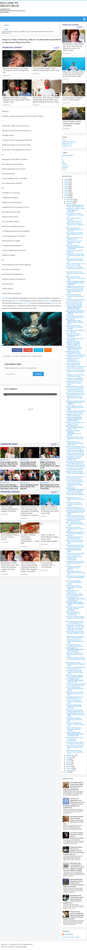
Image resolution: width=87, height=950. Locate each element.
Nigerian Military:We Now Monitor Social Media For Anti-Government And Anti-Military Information (73, 883)
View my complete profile (70, 937)
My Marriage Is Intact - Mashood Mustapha (73, 352)
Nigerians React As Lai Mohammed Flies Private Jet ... (75, 499)
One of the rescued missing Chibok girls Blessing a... (75, 300)
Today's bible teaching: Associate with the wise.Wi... (73, 729)
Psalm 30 (7, 298)
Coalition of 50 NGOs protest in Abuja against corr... (75, 668)
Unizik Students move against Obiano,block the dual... (75, 641)
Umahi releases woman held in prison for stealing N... (75, 367)
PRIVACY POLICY (67, 144)
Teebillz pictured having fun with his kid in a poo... (75, 375)
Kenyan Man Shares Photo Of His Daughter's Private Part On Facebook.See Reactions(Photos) (73, 850)
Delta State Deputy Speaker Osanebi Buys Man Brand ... (75, 577)
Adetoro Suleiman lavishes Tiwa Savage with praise (75, 546)
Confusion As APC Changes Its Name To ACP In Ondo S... (75, 618)
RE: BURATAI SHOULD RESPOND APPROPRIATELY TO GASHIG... (73, 433)
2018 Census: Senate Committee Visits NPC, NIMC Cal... (74, 587)
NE (63, 161)
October (69, 203)
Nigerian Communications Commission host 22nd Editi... (74, 541)
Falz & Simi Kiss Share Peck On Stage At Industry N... (75, 462)
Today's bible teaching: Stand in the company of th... (75, 224)
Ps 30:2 (15, 301)
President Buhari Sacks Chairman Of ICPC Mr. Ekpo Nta (74, 706)
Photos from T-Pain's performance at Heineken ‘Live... (75, 278)
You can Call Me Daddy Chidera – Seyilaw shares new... (75, 724)
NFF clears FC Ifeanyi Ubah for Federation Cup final (74, 743)
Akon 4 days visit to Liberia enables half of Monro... (75, 469)
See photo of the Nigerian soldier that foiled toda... (75, 379)
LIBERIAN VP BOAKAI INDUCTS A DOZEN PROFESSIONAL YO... (73, 343)
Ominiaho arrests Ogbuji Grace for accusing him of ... (75, 268)
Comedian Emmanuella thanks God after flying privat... (74, 672)
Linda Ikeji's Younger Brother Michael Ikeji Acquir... (75, 519)
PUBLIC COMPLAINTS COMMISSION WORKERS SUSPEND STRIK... (75, 734)
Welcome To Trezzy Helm (9, 4)
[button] (31, 328)
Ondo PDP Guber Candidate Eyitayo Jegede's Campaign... (75, 608)
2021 (66, 188)
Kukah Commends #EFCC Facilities (74, 251)
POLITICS (65, 165)
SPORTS (65, 167)
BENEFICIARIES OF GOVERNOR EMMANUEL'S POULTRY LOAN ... (75, 649)
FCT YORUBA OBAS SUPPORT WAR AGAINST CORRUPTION (75, 680)
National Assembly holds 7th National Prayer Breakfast (75, 465)
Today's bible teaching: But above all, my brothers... (75, 629)
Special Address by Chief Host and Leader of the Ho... (74, 234)
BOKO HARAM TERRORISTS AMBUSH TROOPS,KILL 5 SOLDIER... (75, 312)
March (68, 766)
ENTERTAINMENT (68, 155)
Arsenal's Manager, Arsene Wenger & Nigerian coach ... (75, 633)
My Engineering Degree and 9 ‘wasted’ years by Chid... (75, 411)
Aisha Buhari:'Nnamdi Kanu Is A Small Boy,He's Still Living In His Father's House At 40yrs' (73, 820)
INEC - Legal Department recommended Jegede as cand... (75, 524)
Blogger (24, 947)
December (70, 199)
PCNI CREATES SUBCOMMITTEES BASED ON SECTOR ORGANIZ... (75, 489)
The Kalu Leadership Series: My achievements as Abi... (75, 454)
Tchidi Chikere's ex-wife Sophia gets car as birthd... (74, 242)
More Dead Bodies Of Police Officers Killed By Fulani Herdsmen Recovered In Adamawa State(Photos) (73, 786)
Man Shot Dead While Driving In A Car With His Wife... (75, 447)
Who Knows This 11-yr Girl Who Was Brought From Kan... (74, 693)
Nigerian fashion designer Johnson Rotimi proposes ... (75, 473)
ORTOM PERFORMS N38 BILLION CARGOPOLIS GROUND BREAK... (74, 419)
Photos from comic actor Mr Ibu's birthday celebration (75, 684)
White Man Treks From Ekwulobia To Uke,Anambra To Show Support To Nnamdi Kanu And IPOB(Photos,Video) (73, 867)
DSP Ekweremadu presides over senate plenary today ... (75, 659)
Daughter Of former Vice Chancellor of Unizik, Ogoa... (74, 383)
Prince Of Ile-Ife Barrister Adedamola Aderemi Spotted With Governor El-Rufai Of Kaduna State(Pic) (73, 915)
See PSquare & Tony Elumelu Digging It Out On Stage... (75, 355)
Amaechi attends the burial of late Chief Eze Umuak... (75, 516)
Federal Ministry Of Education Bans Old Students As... (73, 613)
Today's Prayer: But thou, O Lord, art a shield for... (75, 477)
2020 (66, 190)
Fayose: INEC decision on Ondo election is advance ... (75, 494)
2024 (66, 183)
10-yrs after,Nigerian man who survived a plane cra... (75, 390)
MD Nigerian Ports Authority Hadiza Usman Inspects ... (75, 532)
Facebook (17, 350)
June (68, 761)
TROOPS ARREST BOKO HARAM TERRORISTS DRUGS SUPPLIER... (74, 307)
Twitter (39, 350)
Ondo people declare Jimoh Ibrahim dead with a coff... (75, 393)
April (67, 765)
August (69, 757)
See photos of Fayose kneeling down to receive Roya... (75, 528)
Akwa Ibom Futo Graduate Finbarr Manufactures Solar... (74, 291)
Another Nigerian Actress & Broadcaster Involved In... (75, 316)
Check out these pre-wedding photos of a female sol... (73, 335)
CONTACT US (66, 146)
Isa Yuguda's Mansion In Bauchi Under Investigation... (74, 558)
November (70, 201)
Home (64, 140)
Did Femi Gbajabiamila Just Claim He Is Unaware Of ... (75, 206)
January (69, 770)
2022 (66, 186)
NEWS (40, 356)
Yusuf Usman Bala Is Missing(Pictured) (73, 364)
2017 (66, 196)
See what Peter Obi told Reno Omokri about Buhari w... (75, 273)
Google (28, 350)
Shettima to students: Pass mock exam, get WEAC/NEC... (75, 210)
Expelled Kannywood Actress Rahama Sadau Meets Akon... (75, 443)
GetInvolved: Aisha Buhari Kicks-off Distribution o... (75, 594)
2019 (66, 192)
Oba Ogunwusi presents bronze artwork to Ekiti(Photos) (74, 458)
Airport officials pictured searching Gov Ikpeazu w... (75, 480)
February (69, 768)
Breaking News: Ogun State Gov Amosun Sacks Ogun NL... (75, 255)
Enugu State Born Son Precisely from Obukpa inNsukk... (74, 327)
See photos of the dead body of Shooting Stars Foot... (74, 752)
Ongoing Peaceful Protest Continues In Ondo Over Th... (74, 438)
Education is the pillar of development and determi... (74, 568)
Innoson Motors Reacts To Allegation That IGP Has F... (75, 625)
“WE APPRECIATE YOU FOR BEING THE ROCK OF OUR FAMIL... (75, 714)
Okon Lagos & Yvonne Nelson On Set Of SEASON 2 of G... (75, 664)
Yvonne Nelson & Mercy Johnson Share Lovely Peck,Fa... (74, 484)
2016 (66, 198)
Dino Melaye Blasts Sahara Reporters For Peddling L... (75, 450)
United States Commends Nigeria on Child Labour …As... (75, 747)
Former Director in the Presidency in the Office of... (74, 215)
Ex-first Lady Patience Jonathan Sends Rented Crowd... (75, 688)
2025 (66, 181)
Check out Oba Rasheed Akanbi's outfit (74, 238)
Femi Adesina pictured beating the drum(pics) (74, 645)
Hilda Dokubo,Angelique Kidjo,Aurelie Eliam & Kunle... (73, 550)
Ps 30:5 (45, 301)
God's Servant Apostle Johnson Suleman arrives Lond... (75, 296)
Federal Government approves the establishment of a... (73, 360)
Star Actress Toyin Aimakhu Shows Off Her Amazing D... (75, 371)
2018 (66, 194)
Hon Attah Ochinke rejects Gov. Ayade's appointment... (75, 739)
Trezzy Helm (68, 934)
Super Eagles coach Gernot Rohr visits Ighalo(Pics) (75, 637)
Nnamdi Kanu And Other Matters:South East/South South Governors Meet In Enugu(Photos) (73, 899)
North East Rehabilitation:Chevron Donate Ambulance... (74, 537)
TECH (64, 170)
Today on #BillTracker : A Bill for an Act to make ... (75, 264)
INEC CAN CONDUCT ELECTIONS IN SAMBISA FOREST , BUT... (74, 427)
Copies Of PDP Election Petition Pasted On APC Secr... (74, 654)
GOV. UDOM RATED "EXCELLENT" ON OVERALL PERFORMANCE (75, 599)
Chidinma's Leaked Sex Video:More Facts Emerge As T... (75, 572)
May (67, 763)
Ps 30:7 (24, 303)
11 (28, 303)
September (70, 755)
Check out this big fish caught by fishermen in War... (74, 701)
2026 (66, 179)
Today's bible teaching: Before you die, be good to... (74, 398)
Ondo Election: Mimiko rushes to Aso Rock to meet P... (74, 504)
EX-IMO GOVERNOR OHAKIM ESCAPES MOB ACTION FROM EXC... (75, 283)
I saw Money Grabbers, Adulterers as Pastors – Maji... (75, 719)
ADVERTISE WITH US (69, 142)
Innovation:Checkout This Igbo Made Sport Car (74, 697)
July (67, 759)
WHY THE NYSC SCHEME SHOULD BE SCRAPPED (74, 676)
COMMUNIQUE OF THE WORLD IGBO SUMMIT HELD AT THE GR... (74, 348)
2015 (66, 772)
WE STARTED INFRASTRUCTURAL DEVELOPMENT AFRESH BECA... (75, 321)
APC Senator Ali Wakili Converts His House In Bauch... (74, 582)
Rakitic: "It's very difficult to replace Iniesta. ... (75, 423)
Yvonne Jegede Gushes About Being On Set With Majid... (75, 407)
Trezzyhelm (10, 947)
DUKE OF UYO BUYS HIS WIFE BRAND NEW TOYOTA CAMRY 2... (75, 402)
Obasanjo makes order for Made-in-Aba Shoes (74, 415)
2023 (66, 185)
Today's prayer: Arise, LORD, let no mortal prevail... (75, 554)
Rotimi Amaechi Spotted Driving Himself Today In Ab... (75, 260)
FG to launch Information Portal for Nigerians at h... (75, 710)
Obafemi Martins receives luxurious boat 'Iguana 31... (75, 387)
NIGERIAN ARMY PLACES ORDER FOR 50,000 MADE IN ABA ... (75, 603)
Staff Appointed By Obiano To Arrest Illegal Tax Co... (75, 622)
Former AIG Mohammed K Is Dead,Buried (75, 339)
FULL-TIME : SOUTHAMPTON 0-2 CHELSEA (75, 331)
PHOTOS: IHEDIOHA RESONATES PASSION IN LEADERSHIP (75, 247)
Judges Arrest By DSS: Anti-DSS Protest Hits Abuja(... (75, 287)
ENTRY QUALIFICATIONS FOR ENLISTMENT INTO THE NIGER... (75, 512)
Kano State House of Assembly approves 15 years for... (74, 229)
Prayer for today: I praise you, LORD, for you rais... (74, 303)
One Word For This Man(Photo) (72, 591)
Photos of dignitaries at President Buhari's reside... (75, 508)
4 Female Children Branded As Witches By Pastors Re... (75, 563)
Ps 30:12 (54, 303)
